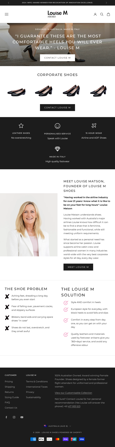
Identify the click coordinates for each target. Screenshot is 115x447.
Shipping (10, 386)
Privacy (30, 392)
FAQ (7, 402)
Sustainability (33, 397)
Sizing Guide (12, 397)
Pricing (9, 381)
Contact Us (11, 407)
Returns (9, 392)
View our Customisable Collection (73, 392)
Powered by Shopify (70, 432)
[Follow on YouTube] (21, 417)
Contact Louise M (57, 57)
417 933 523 (74, 406)
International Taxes (36, 386)
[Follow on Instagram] (14, 417)
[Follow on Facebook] (6, 417)
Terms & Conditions (37, 381)
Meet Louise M (78, 267)
